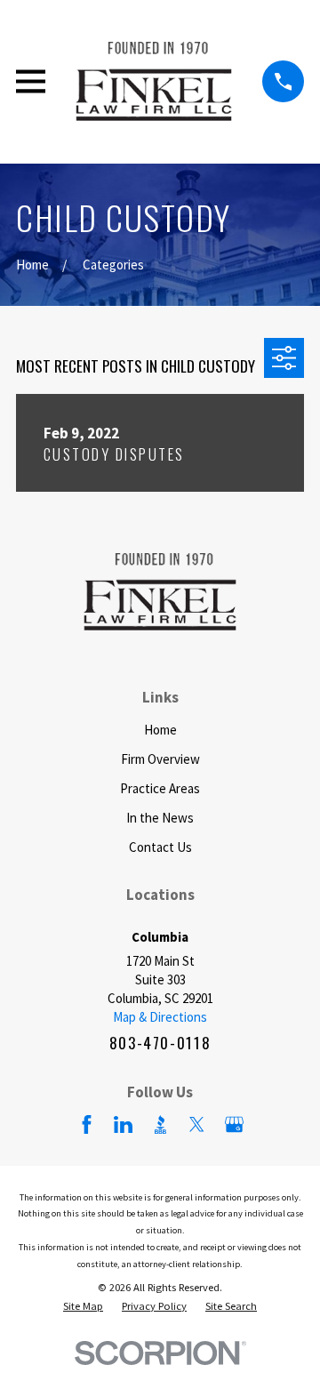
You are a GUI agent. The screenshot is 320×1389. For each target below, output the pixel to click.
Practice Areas (160, 788)
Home (160, 729)
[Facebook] (86, 1124)
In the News (160, 817)
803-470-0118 (160, 1043)
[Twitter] (197, 1124)
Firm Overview (160, 759)
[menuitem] (83, 1306)
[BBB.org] (160, 1124)
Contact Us (160, 847)
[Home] (154, 81)
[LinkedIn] (123, 1124)
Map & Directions (160, 1016)
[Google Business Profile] (234, 1124)
